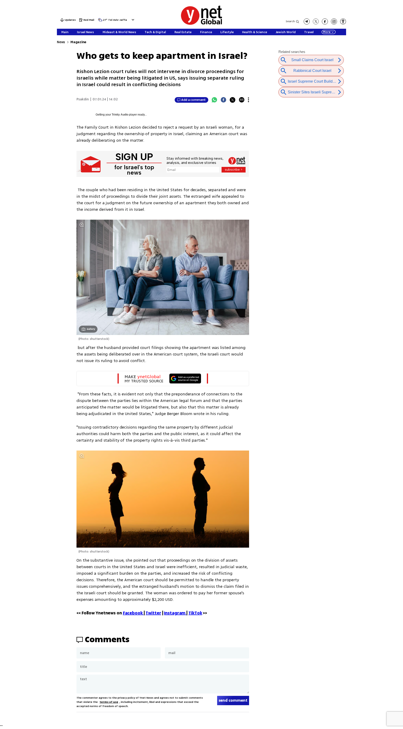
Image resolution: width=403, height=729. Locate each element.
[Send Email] (241, 100)
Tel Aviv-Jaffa (117, 20)
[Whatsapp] (214, 100)
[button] (132, 20)
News (61, 42)
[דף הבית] (201, 24)
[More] (248, 100)
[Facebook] (223, 100)
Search (290, 21)
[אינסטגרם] (334, 21)
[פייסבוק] (325, 21)
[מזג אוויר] (100, 21)
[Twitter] (232, 100)
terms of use (109, 702)
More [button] (326, 32)
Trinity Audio (120, 114)
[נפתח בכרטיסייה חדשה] (307, 21)
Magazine (78, 42)
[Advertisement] (384, 70)
